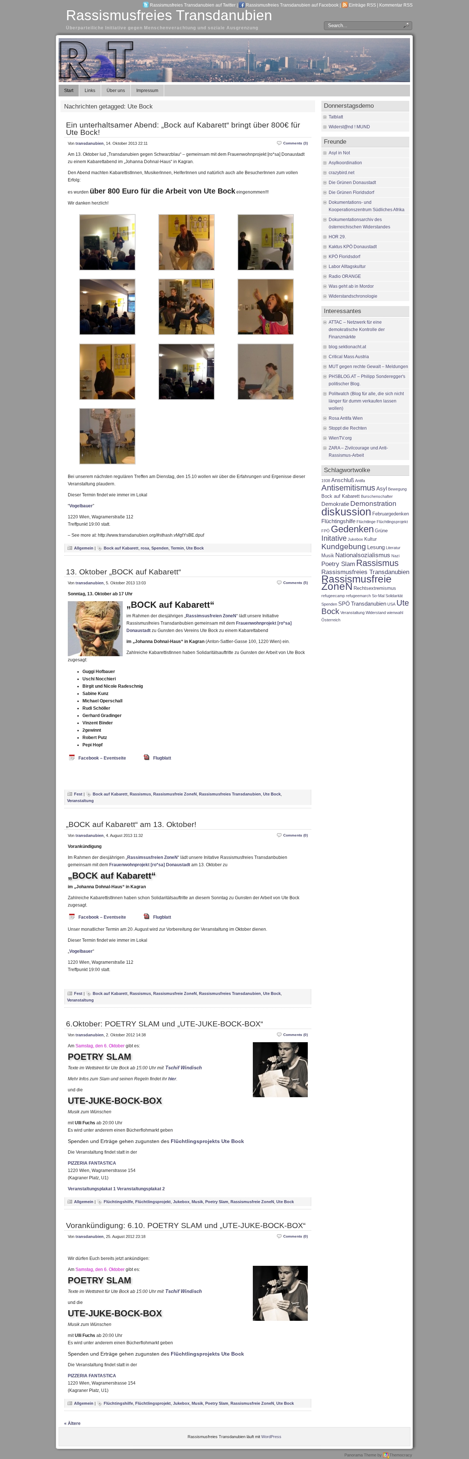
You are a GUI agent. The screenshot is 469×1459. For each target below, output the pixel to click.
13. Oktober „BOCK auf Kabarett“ (123, 571)
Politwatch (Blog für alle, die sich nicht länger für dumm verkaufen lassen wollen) (366, 401)
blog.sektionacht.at (347, 346)
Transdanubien (368, 603)
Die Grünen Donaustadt (352, 182)
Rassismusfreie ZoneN (175, 794)
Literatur (393, 547)
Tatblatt (336, 117)
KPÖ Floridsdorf (344, 256)
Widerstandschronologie (353, 296)
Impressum (147, 90)
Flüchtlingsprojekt (153, 1201)
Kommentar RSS (396, 5)
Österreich (330, 620)
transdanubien (89, 143)
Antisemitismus (348, 487)
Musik (197, 1201)
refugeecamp (333, 595)
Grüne (381, 530)
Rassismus (140, 794)
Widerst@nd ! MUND (349, 126)
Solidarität (394, 595)
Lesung (376, 547)
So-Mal (378, 595)
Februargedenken (390, 514)
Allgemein (83, 548)
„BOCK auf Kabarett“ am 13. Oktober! (131, 824)
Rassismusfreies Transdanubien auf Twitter (193, 5)
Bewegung (397, 489)
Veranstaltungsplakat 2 (141, 1188)
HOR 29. (337, 236)
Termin (177, 548)
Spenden (160, 548)
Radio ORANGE (345, 276)
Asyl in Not (339, 152)
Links (90, 90)
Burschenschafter (377, 496)
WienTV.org (340, 438)
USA (391, 604)
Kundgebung (343, 546)
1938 (325, 480)
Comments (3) (295, 143)
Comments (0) (295, 835)
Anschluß (342, 480)
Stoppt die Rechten (348, 428)
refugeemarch (358, 595)
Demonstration (373, 503)
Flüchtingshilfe (118, 1201)
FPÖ (325, 531)
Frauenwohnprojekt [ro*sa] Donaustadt (149, 864)
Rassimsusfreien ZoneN (211, 615)
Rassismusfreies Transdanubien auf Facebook (292, 5)
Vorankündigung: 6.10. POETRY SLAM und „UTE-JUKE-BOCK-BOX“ (186, 1225)
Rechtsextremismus (375, 588)
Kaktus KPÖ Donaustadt (353, 246)
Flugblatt (162, 758)
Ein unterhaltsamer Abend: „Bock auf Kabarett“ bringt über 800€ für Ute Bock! (183, 128)
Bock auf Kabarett (121, 548)
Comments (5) (295, 583)
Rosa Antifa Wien (346, 418)
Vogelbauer (81, 505)
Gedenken (352, 529)
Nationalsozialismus (362, 555)
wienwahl (395, 612)
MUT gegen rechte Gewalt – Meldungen (368, 366)
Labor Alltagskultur (347, 266)
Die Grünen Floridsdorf (351, 192)
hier (172, 1078)
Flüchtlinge (366, 521)
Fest (78, 794)
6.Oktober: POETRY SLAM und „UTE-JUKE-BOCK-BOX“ (164, 1023)
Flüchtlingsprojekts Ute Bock (207, 1141)
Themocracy (400, 1455)
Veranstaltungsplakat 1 (92, 1188)
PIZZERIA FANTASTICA (92, 1163)
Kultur (370, 539)
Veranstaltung (80, 800)
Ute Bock (195, 548)
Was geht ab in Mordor (351, 286)
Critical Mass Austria (349, 356)
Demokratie (335, 504)
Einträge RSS (362, 5)
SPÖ (344, 603)
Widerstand (376, 612)
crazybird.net (341, 172)
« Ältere (72, 1423)
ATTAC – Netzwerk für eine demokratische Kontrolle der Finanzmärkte (357, 329)
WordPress (271, 1436)
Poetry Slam (216, 1201)
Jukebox (181, 1201)
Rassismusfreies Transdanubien (169, 15)
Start (68, 90)
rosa (145, 548)
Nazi (395, 556)
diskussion (346, 512)
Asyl (381, 488)
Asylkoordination (345, 162)
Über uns (116, 90)
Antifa (360, 480)
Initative (334, 538)
